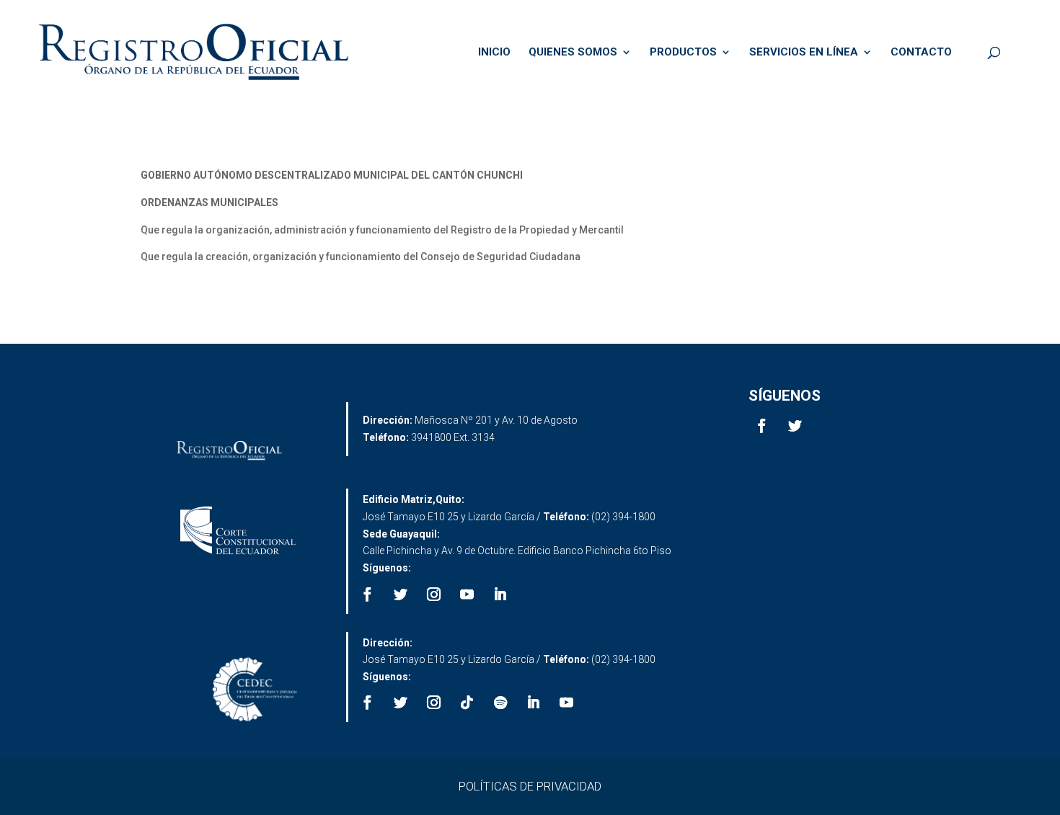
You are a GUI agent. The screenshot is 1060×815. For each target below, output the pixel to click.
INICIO (494, 52)
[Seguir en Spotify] (500, 702)
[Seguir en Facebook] (762, 426)
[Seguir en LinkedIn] (500, 594)
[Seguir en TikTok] (467, 702)
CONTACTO (921, 52)
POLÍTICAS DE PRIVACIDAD (530, 786)
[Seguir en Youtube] (467, 594)
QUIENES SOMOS (573, 52)
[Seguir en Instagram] (434, 594)
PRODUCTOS (683, 52)
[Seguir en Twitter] (795, 426)
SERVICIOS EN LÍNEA (803, 52)
